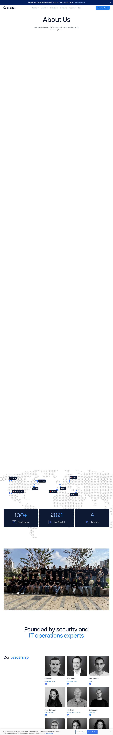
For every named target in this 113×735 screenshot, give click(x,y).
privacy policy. (49, 733)
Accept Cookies (92, 732)
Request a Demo (102, 7)
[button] (35, 8)
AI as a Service (54, 7)
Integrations (63, 7)
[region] (56, 732)
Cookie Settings (81, 732)
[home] (9, 7)
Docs (79, 7)
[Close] (110, 732)
